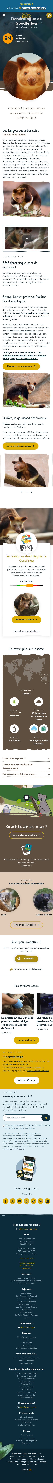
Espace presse (27, 1435)
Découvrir (26, 866)
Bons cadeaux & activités (26, 1348)
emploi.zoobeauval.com (38, 1071)
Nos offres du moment (26, 1337)
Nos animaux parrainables (26, 631)
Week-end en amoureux (26, 1392)
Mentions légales (37, 1459)
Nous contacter (26, 1266)
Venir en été (26, 1384)
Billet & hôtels (26, 1342)
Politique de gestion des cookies (33, 1462)
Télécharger (37, 969)
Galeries (27, 1443)
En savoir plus (21, 41)
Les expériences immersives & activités (26, 1281)
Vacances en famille (26, 1379)
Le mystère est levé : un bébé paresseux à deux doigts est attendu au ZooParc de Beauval (17, 1023)
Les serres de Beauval (26, 1376)
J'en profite (25, 4)
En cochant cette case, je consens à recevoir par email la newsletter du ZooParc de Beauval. (27, 1127)
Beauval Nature (26, 1363)
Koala (3, 914)
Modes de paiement (18, 1456)
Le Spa (26, 1318)
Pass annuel (26, 1345)
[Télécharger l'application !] (26, 1168)
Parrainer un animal (27, 1361)
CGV (40, 1454)
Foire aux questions (27, 1263)
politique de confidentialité (13, 1149)
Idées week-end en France (27, 1373)
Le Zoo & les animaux (26, 1278)
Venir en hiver (26, 1390)
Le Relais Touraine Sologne (26, 1315)
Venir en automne (26, 1387)
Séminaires (26, 1422)
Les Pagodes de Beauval (26, 1296)
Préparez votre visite (26, 1283)
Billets (26, 1340)
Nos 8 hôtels (26, 1293)
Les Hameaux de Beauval (26, 1307)
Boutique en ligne (28, 1327)
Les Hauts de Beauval (26, 1302)
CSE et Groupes (26, 1417)
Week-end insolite (26, 1398)
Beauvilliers (26, 1310)
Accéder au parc (26, 1258)
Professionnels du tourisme (26, 1420)
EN (30, 1470)
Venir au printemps (26, 1381)
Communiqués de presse (26, 1441)
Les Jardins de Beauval (26, 1299)
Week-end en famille (26, 1395)
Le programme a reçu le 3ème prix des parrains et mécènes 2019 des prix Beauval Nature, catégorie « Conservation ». (24, 355)
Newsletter (26, 1268)
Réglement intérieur (36, 1456)
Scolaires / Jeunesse (26, 1425)
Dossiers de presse (26, 1438)
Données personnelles (19, 1459)
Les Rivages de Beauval (26, 1304)
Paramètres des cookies (27, 1464)
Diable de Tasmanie (44, 914)
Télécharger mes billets (27, 1229)
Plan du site (13, 1462)
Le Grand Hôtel (26, 1312)
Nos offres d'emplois (27, 1407)
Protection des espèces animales (26, 1358)
